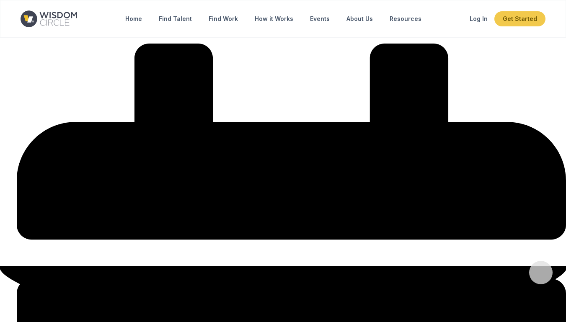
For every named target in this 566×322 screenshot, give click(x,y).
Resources (405, 18)
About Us (359, 18)
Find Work (223, 18)
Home (133, 18)
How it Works (274, 18)
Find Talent (175, 18)
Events (320, 18)
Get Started (520, 18)
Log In (479, 18)
